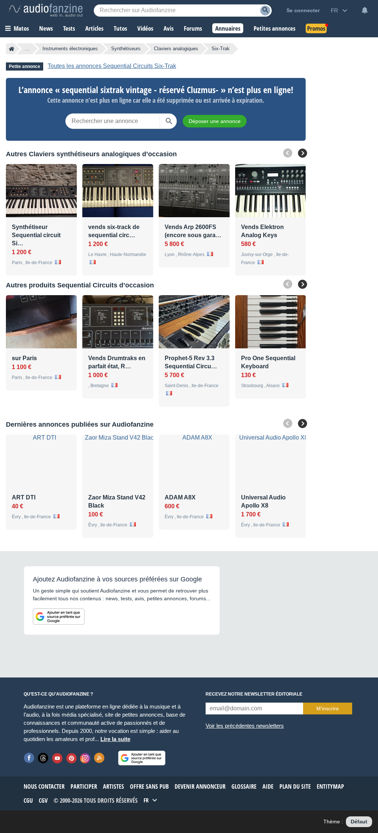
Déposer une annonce (215, 121)
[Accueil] (11, 48)
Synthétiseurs (126, 48)
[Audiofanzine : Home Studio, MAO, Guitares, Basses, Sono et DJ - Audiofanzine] (46, 10)
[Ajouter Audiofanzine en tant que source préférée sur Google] (59, 616)
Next (302, 153)
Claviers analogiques (176, 48)
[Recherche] (265, 11)
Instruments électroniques (70, 48)
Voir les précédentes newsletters (245, 726)
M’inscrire (327, 708)
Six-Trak (221, 48)
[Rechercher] (169, 121)
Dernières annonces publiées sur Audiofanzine (80, 424)
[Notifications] (364, 10)
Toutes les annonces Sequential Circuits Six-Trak (112, 66)
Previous (287, 153)
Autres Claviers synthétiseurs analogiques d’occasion (91, 154)
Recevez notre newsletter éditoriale (254, 694)
